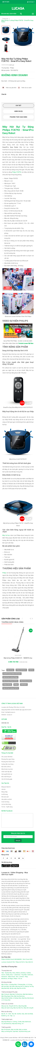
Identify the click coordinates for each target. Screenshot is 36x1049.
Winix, (14, 972)
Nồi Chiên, (12, 986)
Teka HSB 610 (29, 962)
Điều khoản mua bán (7, 769)
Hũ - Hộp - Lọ (11, 1015)
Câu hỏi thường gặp (6, 779)
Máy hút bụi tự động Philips (10, 677)
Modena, (23, 972)
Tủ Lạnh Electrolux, (6, 1023)
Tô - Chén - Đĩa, (10, 1013)
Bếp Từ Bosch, (5, 994)
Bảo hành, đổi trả (6, 766)
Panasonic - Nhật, (6, 976)
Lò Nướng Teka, (17, 998)
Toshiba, (28, 972)
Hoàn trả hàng (5, 802)
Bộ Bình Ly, (4, 1015)
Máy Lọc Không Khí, (6, 1031)
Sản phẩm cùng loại (10, 619)
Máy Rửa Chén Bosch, (28, 998)
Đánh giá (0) (18, 111)
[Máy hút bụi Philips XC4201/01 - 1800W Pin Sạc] (18, 640)
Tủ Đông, (14, 1021)
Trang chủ (5, 18)
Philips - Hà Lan (18, 978)
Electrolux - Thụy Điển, (21, 974)
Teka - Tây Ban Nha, (6, 972)
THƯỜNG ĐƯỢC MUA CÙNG (12, 622)
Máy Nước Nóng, (16, 1023)
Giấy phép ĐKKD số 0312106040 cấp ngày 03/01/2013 (16, 709)
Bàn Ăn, (3, 1013)
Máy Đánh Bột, (5, 988)
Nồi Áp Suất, (13, 988)
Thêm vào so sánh (26, 87)
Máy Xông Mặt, (23, 1006)
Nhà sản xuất (5, 797)
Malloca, (18, 972)
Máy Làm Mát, (15, 1029)
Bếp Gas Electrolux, (19, 996)
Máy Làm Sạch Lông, (7, 1008)
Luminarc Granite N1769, (8, 962)
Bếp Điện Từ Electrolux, (16, 994)
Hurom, (3, 974)
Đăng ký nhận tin (6, 787)
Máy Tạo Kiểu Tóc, (18, 1008)
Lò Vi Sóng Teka (5, 1000)
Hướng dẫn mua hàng (7, 764)
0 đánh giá (11, 65)
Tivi (23, 1023)
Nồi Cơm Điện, (5, 986)
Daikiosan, (30, 974)
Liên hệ (3, 789)
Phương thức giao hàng (18, 117)
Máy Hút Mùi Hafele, (6, 998)
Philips (4, 573)
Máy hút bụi (6, 535)
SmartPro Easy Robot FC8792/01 (12, 673)
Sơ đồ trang (4, 794)
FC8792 (31, 670)
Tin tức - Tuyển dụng (6, 806)
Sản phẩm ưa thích (6, 799)
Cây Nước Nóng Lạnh (24, 1031)
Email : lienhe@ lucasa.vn (8, 712)
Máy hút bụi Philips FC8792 (10, 681)
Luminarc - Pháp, (23, 976)
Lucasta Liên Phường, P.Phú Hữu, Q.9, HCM (13, 707)
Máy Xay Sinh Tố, (20, 986)
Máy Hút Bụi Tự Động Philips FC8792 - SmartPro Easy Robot (17, 21)
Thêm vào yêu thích (10, 87)
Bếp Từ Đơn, (4, 984)
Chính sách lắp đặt (6, 771)
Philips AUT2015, (20, 962)
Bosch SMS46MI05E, (16, 959)
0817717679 (5, 2)
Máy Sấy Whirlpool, (6, 1021)
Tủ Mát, (20, 1021)
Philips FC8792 (16, 172)
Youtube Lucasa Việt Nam (25, 343)
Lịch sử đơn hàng (6, 804)
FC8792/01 (24, 684)
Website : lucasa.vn (6, 714)
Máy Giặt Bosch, (26, 1021)
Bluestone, (4, 978)
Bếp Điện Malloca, (28, 994)
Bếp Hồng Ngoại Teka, (7, 996)
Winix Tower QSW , (28, 959)
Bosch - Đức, (15, 976)
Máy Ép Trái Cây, (29, 986)
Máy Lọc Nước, (23, 1029)
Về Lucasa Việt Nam (6, 756)
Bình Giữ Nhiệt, (29, 1013)
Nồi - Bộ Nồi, (17, 1013)
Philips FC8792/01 (21, 670)
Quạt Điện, (15, 1031)
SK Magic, (10, 978)
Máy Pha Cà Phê (21, 988)
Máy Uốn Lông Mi (28, 1008)
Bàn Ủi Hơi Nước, (6, 1029)
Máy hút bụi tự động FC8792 (10, 688)
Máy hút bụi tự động (26, 681)
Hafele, (8, 974)
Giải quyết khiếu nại (6, 774)
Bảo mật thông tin (6, 776)
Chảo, (23, 1013)
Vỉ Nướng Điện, (21, 984)
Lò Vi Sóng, (29, 984)
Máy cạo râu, (4, 1006)
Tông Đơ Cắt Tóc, (13, 1006)
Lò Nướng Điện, (13, 984)
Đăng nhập (4, 792)
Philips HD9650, (5, 959)
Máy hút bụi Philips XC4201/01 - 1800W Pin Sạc (18, 658)
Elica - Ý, (12, 974)
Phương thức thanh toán (8, 761)
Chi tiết (18, 105)
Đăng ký (18, 840)
